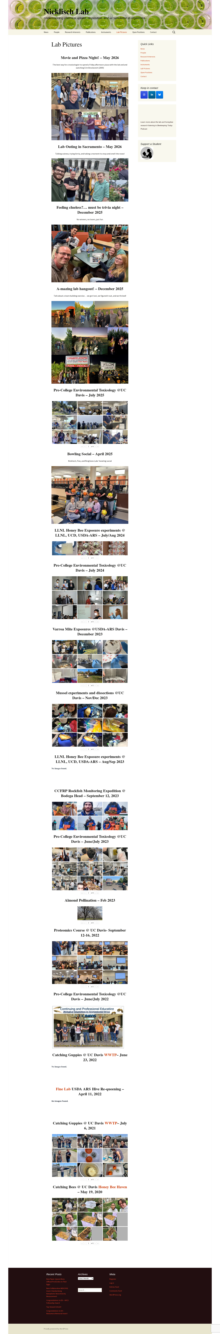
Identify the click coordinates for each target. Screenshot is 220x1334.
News (46, 32)
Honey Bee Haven (112, 1186)
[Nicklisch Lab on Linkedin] (151, 95)
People (56, 32)
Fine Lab (63, 1089)
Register (112, 1279)
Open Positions (138, 32)
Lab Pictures (121, 32)
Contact (153, 32)
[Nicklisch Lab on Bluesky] (159, 95)
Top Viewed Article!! (53, 1307)
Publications (91, 32)
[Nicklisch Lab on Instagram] (144, 95)
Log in (111, 1283)
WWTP (110, 1054)
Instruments (106, 32)
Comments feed (115, 1291)
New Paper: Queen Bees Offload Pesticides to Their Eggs (56, 1281)
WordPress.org (115, 1295)
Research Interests (72, 32)
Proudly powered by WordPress (56, 1329)
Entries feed (114, 1287)
